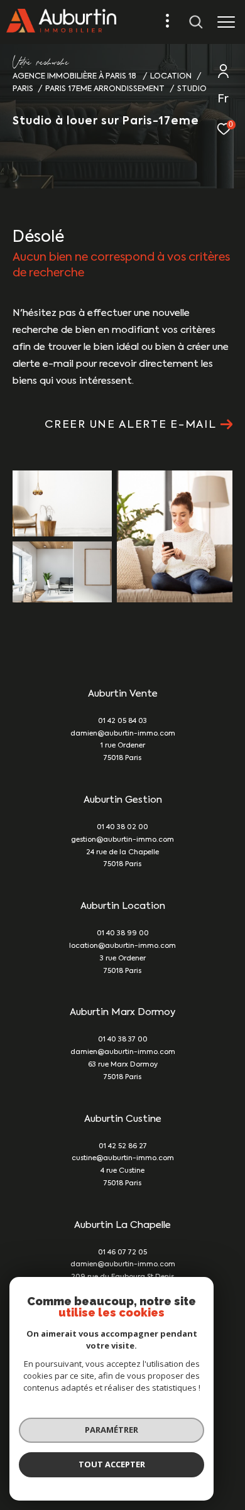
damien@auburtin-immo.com (122, 734)
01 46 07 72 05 (122, 1252)
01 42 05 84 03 (122, 721)
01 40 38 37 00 (123, 1039)
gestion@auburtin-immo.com (122, 840)
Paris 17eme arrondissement (105, 89)
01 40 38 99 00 (123, 933)
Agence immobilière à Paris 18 (75, 76)
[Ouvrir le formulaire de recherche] (196, 22)
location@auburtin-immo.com (122, 946)
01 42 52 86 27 (123, 1146)
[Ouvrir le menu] (226, 22)
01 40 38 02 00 (122, 827)
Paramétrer (111, 1429)
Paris (23, 89)
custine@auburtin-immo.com (123, 1158)
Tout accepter (112, 1464)
